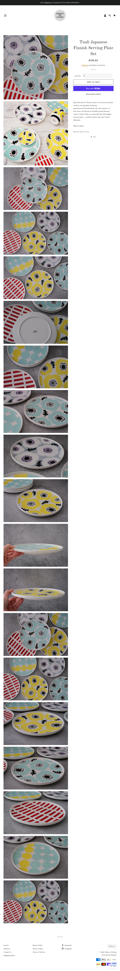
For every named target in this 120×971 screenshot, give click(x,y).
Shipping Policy (9, 955)
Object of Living (110, 952)
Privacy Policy (38, 949)
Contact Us (7, 952)
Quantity (78, 76)
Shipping (85, 65)
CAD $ (111, 946)
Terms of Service (39, 952)
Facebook (67, 945)
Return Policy (38, 945)
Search (6, 945)
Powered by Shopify (109, 955)
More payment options (93, 94)
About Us (7, 949)
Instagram (68, 949)
